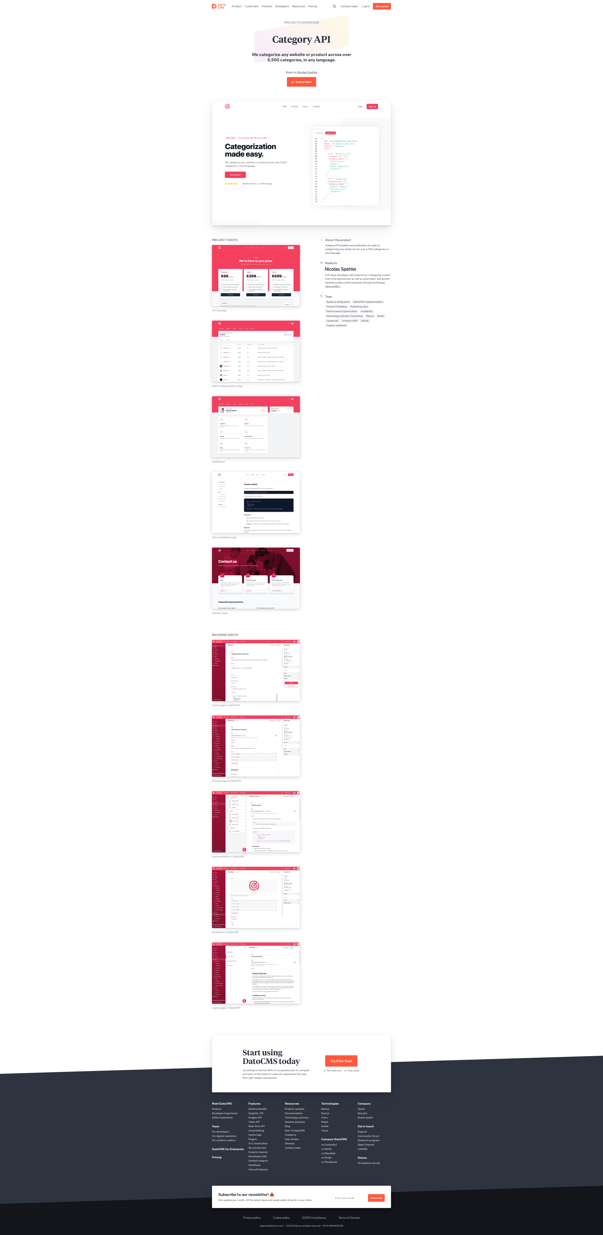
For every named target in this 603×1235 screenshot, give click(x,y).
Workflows (254, 1165)
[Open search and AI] (334, 6)
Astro (324, 1117)
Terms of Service (349, 1217)
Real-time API (256, 1126)
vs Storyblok (328, 1153)
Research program (369, 1140)
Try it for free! (341, 1061)
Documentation (294, 1113)
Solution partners (295, 1121)
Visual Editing (256, 1130)
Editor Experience (222, 1117)
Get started (382, 6)
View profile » (333, 286)
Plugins (252, 1139)
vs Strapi (326, 1157)
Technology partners (297, 1117)
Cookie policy (281, 1217)
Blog (287, 1126)
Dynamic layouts (258, 1152)
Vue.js (324, 1130)
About (361, 1108)
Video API (254, 1121)
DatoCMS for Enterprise (228, 1149)
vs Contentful (329, 1144)
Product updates (294, 1108)
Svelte (325, 1126)
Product (216, 1108)
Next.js (325, 1108)
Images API (255, 1117)
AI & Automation (257, 1143)
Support (362, 1131)
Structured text (257, 1147)
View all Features (258, 1169)
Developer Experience (224, 1113)
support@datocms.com (271, 1225)
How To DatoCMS (295, 1130)
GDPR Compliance (314, 1217)
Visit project (303, 81)
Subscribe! (376, 1197)
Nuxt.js (325, 1113)
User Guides (292, 1139)
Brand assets (365, 1117)
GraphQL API (255, 1113)
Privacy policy (252, 1217)
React (324, 1121)
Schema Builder (257, 1108)
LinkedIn (362, 1148)
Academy (290, 1134)
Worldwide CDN (257, 1156)
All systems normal (369, 1163)
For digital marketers (224, 1136)
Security (362, 1113)
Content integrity (258, 1160)
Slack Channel (366, 1144)
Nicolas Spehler (307, 72)
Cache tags (255, 1134)
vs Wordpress (329, 1161)
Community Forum (368, 1136)
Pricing (217, 1157)
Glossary (290, 1143)
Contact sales (349, 6)
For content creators (224, 1140)
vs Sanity (326, 1148)
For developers (220, 1131)
